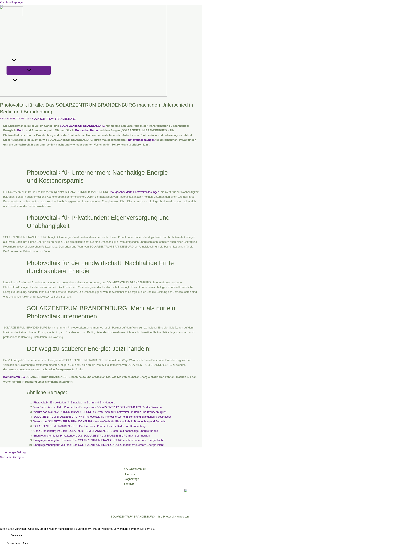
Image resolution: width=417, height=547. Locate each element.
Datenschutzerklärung (18, 543)
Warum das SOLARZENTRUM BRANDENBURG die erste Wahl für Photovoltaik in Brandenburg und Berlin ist (99, 421)
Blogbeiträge (131, 479)
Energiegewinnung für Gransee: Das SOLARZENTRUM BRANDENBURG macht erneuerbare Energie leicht (98, 440)
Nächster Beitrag (12, 457)
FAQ (9, 60)
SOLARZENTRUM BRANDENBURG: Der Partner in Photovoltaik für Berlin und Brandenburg (89, 426)
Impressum (13, 103)
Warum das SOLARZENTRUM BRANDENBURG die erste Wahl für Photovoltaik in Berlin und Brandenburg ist (99, 412)
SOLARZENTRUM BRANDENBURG (29, 26)
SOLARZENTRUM (135, 469)
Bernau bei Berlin (86, 130)
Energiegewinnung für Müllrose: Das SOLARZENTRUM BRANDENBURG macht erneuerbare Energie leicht (98, 444)
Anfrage (11, 49)
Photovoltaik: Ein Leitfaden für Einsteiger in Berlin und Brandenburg (74, 402)
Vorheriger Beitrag (13, 452)
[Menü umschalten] (29, 70)
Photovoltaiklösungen (140, 139)
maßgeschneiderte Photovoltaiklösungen (134, 192)
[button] (14, 60)
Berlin (21, 130)
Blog (20, 80)
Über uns (12, 37)
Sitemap (129, 483)
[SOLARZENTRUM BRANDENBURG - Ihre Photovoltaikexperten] (11, 15)
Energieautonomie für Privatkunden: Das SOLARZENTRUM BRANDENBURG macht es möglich (91, 435)
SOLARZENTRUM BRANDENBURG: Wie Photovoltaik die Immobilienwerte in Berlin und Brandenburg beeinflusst (102, 416)
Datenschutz (14, 92)
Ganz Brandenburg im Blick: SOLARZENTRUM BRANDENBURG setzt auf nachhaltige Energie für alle (95, 430)
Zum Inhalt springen (12, 2)
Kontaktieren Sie (14, 377)
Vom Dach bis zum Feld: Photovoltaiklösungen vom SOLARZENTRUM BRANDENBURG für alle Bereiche (97, 407)
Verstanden (17, 535)
